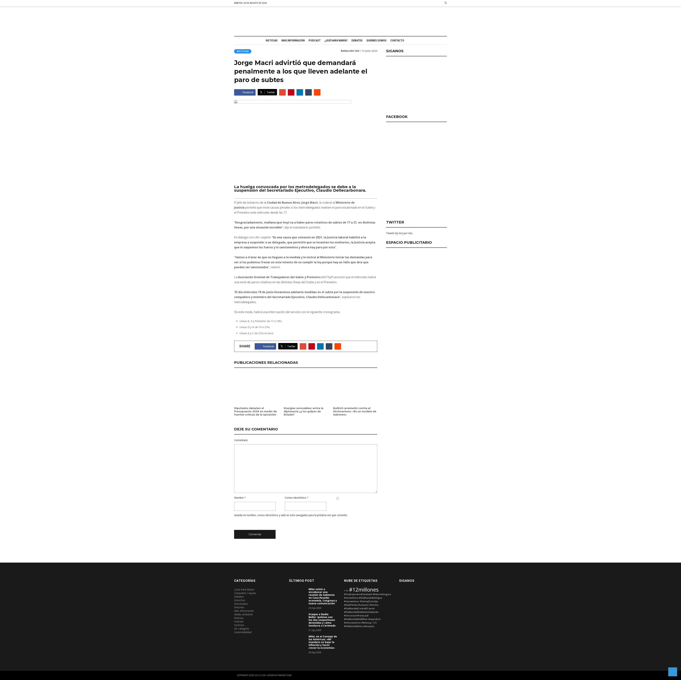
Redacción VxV (350, 50)
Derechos (239, 600)
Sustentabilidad (242, 632)
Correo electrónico (295, 497)
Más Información (293, 40)
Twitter (271, 92)
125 (374, 622)
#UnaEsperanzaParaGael (358, 594)
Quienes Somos (376, 40)
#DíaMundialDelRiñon (356, 619)
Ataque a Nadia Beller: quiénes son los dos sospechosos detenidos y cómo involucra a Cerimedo (322, 620)
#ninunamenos (352, 622)
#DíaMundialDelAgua (370, 597)
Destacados (241, 603)
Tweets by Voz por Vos (399, 233)
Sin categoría (241, 628)
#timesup (366, 622)
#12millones (364, 589)
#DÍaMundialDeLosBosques (359, 626)
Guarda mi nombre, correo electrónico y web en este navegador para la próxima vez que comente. (291, 515)
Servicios (239, 625)
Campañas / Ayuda (245, 593)
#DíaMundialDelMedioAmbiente (361, 612)
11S (346, 590)
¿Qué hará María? (336, 40)
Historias (239, 607)
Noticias (272, 40)
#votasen (363, 604)
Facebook (248, 92)
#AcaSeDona (351, 597)
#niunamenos (351, 601)
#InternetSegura (382, 594)
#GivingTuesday (369, 601)
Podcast (315, 40)
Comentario (241, 440)
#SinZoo (374, 604)
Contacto (397, 40)
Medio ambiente (243, 614)
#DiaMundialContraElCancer (359, 608)
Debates (356, 40)
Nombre (239, 497)
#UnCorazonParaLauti (356, 615)
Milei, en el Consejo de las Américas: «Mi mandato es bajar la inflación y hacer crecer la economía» (323, 642)
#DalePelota (351, 604)
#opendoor (374, 619)
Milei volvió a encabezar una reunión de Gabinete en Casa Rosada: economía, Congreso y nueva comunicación (323, 596)
